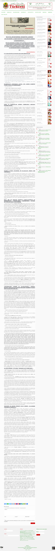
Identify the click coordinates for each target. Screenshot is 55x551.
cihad (31, 531)
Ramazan (28, 538)
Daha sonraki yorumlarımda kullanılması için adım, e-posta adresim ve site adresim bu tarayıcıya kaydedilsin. (19, 521)
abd (25, 530)
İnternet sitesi (27, 516)
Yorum (6, 509)
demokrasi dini (27, 532)
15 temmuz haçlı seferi (22, 530)
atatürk (29, 530)
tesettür (21, 539)
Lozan (22, 537)
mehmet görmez (25, 537)
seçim (33, 538)
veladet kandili (23, 539)
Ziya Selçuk (30, 539)
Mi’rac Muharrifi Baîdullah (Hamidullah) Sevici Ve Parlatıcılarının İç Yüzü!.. (44, 171)
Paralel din (25, 538)
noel (23, 538)
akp (27, 530)
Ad (5, 516)
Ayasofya (31, 530)
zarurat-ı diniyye (27, 539)
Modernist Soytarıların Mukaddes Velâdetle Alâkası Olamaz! (44, 134)
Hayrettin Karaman (28, 533)
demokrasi (22, 532)
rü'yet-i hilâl (31, 538)
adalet (26, 530)
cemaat (29, 531)
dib (30, 532)
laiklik (21, 537)
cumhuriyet (33, 531)
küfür (33, 536)
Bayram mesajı (23, 531)
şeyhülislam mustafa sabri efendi (25, 540)
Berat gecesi (27, 531)
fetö (24, 533)
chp (30, 531)
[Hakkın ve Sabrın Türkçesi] (27, 6)
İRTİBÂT (27, 545)
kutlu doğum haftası (26, 536)
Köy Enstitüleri (31, 536)
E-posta (16, 516)
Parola (37, 531)
